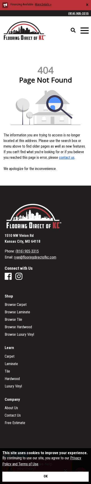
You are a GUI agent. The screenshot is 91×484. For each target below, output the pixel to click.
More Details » (43, 4)
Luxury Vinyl (13, 386)
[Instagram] (18, 276)
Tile (7, 371)
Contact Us (13, 415)
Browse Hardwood (18, 327)
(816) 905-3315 (78, 13)
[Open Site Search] (73, 31)
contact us (66, 157)
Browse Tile (13, 320)
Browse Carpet (16, 305)
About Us (11, 408)
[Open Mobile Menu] (84, 31)
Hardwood (12, 379)
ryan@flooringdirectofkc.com (35, 257)
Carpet (9, 356)
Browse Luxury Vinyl (19, 334)
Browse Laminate (17, 312)
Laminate (11, 364)
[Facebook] (8, 276)
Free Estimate (15, 423)
